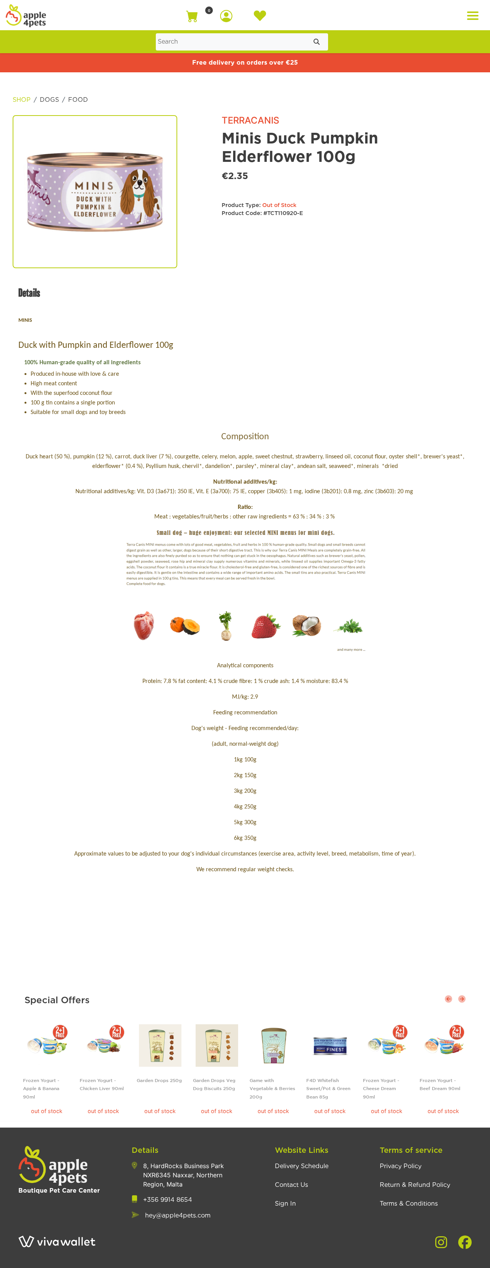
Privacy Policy (400, 1166)
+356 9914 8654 (167, 1199)
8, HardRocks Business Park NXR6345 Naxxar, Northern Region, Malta (183, 1175)
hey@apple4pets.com (178, 1215)
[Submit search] (317, 42)
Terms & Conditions (409, 1203)
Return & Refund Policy (415, 1185)
